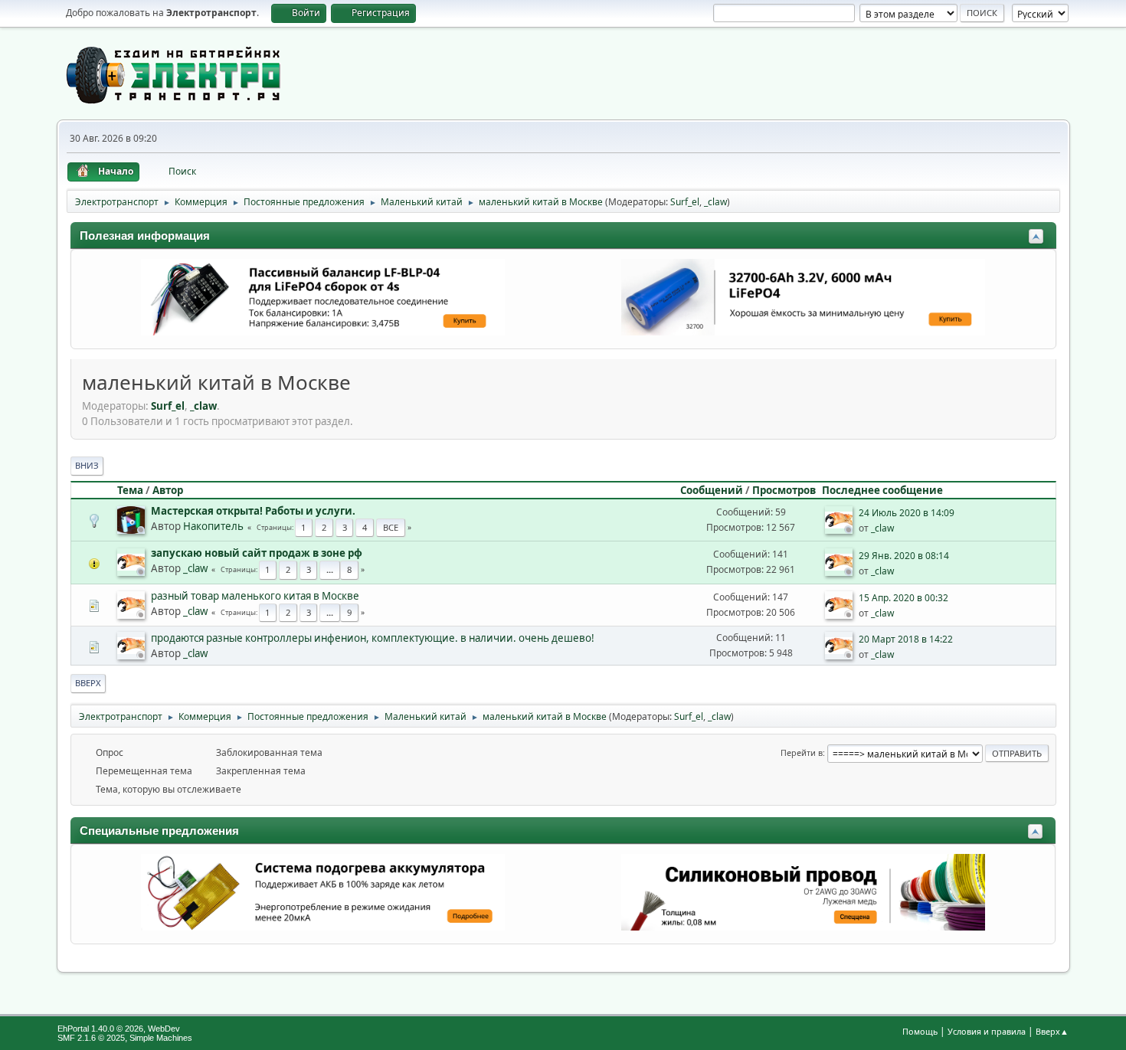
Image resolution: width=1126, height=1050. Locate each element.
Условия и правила (987, 1031)
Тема (130, 490)
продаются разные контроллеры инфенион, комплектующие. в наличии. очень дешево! (372, 638)
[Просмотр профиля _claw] (840, 529)
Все (390, 527)
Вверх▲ (1052, 1031)
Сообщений (711, 490)
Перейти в (802, 752)
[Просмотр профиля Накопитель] (132, 529)
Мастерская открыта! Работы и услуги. (253, 511)
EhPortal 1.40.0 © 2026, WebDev (118, 1028)
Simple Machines (160, 1037)
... (329, 569)
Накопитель (213, 526)
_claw (715, 201)
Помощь (920, 1031)
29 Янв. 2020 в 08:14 (904, 555)
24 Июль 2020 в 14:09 (906, 512)
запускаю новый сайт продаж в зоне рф (256, 553)
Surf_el (684, 201)
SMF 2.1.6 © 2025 (91, 1037)
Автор (167, 490)
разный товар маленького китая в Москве (255, 596)
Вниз (87, 465)
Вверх (88, 683)
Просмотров (784, 490)
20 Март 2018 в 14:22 (906, 639)
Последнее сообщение (882, 490)
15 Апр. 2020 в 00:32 (903, 597)
